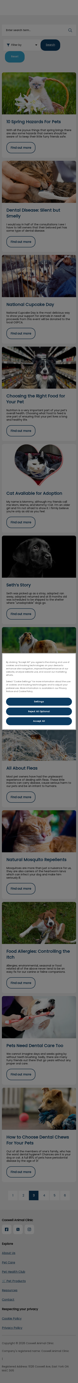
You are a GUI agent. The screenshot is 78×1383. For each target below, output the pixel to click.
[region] (39, 691)
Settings (39, 701)
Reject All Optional (39, 711)
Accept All (39, 721)
